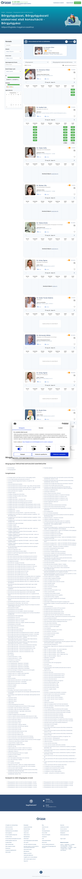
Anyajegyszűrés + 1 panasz (14, 510)
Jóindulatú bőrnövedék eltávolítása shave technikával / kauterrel (58, 483)
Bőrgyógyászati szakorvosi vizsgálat (16, 620)
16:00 (35, 135)
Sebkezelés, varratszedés (49, 657)
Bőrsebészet (11, 653)
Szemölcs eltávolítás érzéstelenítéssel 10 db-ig (54, 674)
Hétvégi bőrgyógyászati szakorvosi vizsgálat (18, 752)
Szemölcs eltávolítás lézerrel (50, 679)
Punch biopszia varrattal (49, 634)
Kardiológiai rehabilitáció (49, 491)
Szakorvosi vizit (47, 670)
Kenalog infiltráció (48, 503)
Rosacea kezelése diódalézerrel (51, 644)
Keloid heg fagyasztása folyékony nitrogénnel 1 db (55, 496)
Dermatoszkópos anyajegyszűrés (15, 671)
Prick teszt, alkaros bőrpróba (50, 623)
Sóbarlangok (26, 838)
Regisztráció (77, 2)
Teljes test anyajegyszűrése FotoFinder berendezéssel (56, 704)
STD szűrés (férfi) (48, 665)
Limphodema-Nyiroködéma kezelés (52, 593)
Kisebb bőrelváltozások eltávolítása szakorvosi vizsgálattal (57, 521)
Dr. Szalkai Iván (42, 107)
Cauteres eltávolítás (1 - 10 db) (14, 656)
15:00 (35, 132)
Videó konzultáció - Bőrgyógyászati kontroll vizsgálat (56, 739)
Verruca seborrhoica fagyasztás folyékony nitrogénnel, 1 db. (57, 736)
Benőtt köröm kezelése (13, 554)
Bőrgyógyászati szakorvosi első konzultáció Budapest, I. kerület (22, 782)
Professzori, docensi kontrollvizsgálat (52, 624)
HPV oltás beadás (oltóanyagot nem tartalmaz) (18, 757)
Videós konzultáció (48, 741)
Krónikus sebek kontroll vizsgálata (51, 576)
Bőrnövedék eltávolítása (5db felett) (16, 629)
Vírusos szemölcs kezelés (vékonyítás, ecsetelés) (54, 744)
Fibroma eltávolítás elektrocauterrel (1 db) (17, 731)
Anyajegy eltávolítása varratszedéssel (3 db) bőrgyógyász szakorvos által (24, 507)
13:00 (35, 127)
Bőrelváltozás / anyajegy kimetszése (16, 562)
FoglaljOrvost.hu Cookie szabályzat (30, 857)
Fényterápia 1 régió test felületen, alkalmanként (18, 707)
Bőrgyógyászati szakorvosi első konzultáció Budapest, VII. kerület (58, 782)
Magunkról (26, 860)
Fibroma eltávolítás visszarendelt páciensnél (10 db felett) (21, 737)
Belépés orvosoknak (27, 853)
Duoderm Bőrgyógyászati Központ (43, 339)
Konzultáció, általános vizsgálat (51, 549)
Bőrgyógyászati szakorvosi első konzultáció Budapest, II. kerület (22, 783)
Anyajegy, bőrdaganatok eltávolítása (16, 494)
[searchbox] (12, 64)
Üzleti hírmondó (45, 827)
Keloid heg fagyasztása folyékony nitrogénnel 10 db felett (57, 494)
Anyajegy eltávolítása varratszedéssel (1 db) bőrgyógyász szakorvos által (24, 504)
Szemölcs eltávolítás (48, 672)
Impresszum (44, 836)
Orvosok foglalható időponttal (11, 834)
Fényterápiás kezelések (13, 712)
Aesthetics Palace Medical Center (51, 52)
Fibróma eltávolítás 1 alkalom (14, 719)
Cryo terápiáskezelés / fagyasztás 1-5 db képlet (18, 665)
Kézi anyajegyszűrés (48, 511)
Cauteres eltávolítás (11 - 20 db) (15, 658)
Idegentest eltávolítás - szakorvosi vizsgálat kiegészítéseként (21, 764)
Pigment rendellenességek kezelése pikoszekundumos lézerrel (58, 619)
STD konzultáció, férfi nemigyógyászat (52, 662)
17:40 (73, 94)
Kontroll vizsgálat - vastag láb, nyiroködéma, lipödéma (56, 546)
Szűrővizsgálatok (8, 832)
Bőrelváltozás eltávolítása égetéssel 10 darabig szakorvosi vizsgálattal (23, 577)
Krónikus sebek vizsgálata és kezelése (52, 578)
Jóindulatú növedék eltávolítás (51, 489)
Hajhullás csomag (12, 746)
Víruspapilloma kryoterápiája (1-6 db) (52, 769)
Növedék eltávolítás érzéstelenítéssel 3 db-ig (54, 611)
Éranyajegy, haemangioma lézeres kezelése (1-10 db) (19, 690)
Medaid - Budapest (40, 377)
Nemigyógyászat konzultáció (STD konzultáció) (54, 608)
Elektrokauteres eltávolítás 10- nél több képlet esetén (20, 680)
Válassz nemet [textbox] (9, 58)
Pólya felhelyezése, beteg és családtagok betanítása (55, 621)
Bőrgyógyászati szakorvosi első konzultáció (18, 619)
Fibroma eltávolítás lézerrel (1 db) (15, 732)
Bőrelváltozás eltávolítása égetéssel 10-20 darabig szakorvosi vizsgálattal (24, 576)
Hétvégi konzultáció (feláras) (14, 754)
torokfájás (72, 844)
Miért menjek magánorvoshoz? (30, 859)
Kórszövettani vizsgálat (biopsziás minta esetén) (55, 551)
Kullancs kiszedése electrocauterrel (52, 580)
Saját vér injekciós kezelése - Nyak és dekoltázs (54, 652)
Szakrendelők (8, 852)
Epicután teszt (11, 688)
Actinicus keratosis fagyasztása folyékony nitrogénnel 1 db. (21, 480)
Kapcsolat (62, 825)
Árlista (40, 78)
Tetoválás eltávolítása (49, 707)
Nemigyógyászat (12, 469)
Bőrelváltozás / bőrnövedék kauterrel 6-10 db (18, 574)
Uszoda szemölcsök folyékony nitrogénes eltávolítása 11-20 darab (58, 720)
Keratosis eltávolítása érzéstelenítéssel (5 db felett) (55, 505)
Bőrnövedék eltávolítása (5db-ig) (15, 630)
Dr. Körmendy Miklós (43, 335)
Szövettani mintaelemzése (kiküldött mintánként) (55, 692)
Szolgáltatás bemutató (64, 830)
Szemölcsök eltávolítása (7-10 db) (51, 687)
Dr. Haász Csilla (42, 148)
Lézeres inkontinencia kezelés (50, 586)
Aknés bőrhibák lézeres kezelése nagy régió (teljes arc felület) (21, 489)
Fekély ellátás (11, 702)
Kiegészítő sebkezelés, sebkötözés (51, 519)
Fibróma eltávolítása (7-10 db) (14, 729)
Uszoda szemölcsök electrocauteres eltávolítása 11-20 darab (57, 712)
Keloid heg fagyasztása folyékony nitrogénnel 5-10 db (56, 500)
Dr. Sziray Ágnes (42, 260)
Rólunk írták (44, 842)
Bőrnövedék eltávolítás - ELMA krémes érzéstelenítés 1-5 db (21, 646)
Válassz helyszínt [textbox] (10, 51)
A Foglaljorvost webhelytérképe (11, 825)
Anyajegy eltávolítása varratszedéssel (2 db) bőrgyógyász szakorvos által (24, 505)
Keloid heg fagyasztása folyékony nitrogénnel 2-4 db (56, 498)
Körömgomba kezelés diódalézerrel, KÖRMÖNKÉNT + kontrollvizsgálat (60, 560)
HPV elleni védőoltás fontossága (30, 844)
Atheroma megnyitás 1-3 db (14, 549)
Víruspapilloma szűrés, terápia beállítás (52, 771)
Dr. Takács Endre (42, 223)
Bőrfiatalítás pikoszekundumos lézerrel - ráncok (18, 601)
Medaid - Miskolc (40, 264)
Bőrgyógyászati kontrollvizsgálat (15, 609)
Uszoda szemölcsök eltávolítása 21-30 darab (53, 717)
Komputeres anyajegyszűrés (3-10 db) (52, 535)
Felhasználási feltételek (46, 840)
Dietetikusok (7, 848)
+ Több (65, 142)
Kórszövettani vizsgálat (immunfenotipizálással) (55, 553)
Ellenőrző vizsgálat (12, 685)
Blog (43, 825)
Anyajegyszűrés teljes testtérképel (15, 523)
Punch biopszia (47, 628)
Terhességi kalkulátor (46, 830)
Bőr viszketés (11, 654)
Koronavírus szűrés (9, 828)
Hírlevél (43, 828)
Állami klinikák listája (9, 844)
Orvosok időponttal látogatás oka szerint (13, 838)
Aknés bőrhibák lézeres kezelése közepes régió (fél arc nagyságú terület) (24, 487)
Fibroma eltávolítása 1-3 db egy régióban (17, 724)
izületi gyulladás (63, 847)
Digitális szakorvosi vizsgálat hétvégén (16, 675)
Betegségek (26, 825)
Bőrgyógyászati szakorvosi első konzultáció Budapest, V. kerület (22, 787)
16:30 (35, 137)
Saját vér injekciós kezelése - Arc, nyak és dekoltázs (55, 649)
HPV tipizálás (11, 761)
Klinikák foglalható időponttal (11, 840)
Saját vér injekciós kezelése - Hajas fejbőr (53, 650)
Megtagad (22, 454)
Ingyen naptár (63, 838)
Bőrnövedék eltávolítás (13, 627)
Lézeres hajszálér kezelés (49, 583)
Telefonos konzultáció (49, 702)
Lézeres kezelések (48, 588)
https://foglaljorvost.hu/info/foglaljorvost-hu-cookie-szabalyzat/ (37, 441)
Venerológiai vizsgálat (49, 725)
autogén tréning (64, 848)
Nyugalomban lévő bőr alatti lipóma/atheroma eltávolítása (57, 614)
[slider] (6, 77)
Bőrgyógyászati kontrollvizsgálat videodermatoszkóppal (20, 611)
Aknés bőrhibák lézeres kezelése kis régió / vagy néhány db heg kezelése (24, 485)
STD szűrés (46, 664)
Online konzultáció (9, 827)
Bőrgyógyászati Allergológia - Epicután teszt (18, 603)
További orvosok (8, 836)
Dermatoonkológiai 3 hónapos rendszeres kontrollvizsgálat (21, 670)
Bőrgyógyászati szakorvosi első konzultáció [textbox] (64, 62)
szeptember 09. (54, 211)
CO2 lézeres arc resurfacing (14, 660)
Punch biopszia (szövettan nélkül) (51, 633)
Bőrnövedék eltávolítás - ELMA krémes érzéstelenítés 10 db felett (22, 644)
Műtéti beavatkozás (48, 606)
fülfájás (69, 848)
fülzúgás (70, 845)
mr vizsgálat (70, 847)
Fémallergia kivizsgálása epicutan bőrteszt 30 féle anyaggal (21, 706)
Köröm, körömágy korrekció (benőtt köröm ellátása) (56, 565)
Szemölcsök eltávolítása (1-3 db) (51, 684)
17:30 (35, 140)
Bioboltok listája (27, 828)
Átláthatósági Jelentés (64, 834)
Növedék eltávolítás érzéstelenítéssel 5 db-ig (54, 613)
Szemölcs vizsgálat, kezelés (50, 689)
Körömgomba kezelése (49, 562)
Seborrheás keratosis (48, 659)
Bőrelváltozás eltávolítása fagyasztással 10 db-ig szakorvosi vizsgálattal (24, 590)
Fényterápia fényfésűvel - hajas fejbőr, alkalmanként (19, 711)
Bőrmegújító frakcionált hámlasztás (16, 625)
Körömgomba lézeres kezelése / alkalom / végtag (55, 564)
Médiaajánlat (62, 832)
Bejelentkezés (70, 2)
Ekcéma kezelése (12, 678)
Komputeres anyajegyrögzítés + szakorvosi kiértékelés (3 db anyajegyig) (60, 530)
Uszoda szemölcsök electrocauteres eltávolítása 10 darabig (57, 710)
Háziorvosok (26, 832)
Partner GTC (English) (46, 834)
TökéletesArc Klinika (40, 152)
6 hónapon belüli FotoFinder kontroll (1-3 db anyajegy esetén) (21, 477)
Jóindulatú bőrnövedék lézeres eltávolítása (53, 485)
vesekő (75, 847)
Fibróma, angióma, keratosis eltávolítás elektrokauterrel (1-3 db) (22, 716)
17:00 (73, 89)
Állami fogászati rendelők (10, 846)
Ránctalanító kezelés (48, 636)
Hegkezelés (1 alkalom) (13, 751)
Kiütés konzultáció (48, 525)
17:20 (73, 92)
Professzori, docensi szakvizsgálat (51, 626)
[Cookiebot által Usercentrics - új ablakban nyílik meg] (62, 424)
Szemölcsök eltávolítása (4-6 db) (51, 685)
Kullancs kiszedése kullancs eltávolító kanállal (54, 581)
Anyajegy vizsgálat (12, 525)
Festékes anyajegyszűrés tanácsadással (16, 714)
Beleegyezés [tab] (22, 428)
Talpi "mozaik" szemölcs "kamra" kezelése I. (53, 697)
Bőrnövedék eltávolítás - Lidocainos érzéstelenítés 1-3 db (20, 649)
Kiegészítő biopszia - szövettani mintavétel (53, 517)
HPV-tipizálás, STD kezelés (14, 762)
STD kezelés (46, 660)
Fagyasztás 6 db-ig (12, 701)
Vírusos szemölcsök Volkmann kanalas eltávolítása (55, 764)
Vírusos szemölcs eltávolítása (50, 743)
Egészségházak (27, 836)
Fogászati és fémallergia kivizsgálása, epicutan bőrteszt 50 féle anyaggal (24, 739)
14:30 (65, 132)
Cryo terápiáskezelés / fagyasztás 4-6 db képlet (18, 666)
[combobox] (13, 51)
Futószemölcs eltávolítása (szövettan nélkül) (18, 741)
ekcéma (62, 844)
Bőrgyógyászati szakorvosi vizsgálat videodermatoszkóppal (21, 622)
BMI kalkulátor (26, 851)
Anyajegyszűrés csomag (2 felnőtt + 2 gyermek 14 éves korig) (21, 512)
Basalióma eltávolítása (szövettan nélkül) (17, 551)
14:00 (65, 129)
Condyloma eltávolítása (13, 661)
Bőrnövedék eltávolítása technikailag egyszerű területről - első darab (23, 634)
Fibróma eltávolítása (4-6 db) (14, 727)
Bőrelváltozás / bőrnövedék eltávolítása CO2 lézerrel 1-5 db (21, 567)
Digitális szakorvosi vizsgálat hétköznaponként (18, 673)
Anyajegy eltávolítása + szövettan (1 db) (17, 499)
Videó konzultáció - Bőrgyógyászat (52, 738)
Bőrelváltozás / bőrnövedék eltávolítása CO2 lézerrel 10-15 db (21, 564)
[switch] (34, 449)
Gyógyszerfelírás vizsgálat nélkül (15, 742)
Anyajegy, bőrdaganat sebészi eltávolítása (17, 495)
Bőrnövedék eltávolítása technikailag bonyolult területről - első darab (23, 632)
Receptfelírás (47, 638)
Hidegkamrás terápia (12, 756)
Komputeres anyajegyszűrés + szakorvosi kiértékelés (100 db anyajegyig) (60, 543)
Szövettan (46, 690)
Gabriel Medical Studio (41, 227)
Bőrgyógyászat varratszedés (14, 624)
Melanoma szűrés (48, 600)
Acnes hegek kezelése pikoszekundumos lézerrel (19, 479)
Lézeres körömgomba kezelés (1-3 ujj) (52, 590)
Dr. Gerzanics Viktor (48, 47)
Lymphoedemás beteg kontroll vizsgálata (53, 595)
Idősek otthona (27, 834)
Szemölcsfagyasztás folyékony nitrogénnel (53, 680)
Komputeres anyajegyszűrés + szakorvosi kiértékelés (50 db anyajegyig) (60, 544)
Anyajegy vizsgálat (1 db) (13, 526)
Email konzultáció (12, 686)
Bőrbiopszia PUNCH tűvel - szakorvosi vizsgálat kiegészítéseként (22, 559)
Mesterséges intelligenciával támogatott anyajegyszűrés (56, 601)
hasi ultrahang (63, 850)
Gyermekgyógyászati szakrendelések (31, 840)
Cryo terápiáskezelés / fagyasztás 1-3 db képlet (18, 663)
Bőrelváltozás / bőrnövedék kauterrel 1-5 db (17, 572)
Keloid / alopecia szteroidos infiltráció (52, 493)
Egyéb (9, 676)
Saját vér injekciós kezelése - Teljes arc (52, 655)
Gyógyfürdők (26, 830)
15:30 (65, 137)
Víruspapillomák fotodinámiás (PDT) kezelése (54, 768)
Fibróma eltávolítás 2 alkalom (14, 721)
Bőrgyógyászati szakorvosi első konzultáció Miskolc (55, 787)
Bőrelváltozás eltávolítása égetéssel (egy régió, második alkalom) (22, 579)
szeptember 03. (54, 173)
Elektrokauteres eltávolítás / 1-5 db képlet (17, 681)
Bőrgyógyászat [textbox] (29, 62)
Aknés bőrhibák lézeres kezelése (15, 484)
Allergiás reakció (11, 492)
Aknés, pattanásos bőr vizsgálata (15, 490)
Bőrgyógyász (9, 12)
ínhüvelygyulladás (63, 845)
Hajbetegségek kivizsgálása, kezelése (16, 744)
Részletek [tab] (41, 428)
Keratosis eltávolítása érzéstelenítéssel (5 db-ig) (54, 506)
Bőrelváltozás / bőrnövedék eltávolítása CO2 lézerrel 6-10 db (21, 569)
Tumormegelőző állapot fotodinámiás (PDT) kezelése (56, 709)
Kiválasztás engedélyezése (41, 454)
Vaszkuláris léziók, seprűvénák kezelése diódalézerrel (55, 722)
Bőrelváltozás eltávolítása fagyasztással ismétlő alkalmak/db (21, 592)
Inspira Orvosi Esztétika (41, 302)
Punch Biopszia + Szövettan (50, 631)
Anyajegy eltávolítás (12, 497)
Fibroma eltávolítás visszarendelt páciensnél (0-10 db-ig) (20, 736)
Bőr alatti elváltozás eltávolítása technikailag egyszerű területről (22, 557)
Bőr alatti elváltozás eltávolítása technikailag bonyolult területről (22, 556)
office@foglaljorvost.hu (51, 806)
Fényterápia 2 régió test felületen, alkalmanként (18, 709)
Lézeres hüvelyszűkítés (49, 585)
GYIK (43, 838)
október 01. (54, 286)
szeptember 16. (55, 248)
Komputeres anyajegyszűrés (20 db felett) (53, 533)
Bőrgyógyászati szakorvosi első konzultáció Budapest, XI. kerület (58, 785)
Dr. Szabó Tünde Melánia (45, 298)
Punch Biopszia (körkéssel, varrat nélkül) (53, 629)
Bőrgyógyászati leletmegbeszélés (15, 615)
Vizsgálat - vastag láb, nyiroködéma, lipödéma (54, 773)
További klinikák (8, 842)
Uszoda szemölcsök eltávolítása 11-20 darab (53, 715)
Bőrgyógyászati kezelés (13, 607)
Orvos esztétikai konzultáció (50, 618)
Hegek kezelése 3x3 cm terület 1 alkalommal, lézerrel (19, 747)
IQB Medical (39, 111)
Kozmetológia (11, 467)
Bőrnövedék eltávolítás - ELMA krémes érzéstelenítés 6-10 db (21, 648)
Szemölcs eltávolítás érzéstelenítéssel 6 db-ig (54, 677)
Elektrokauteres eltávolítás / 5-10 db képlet (17, 683)
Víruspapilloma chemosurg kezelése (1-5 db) (54, 766)
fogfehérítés (67, 844)
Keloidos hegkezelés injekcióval (51, 501)
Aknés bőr (10, 482)
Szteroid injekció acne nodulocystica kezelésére (54, 694)
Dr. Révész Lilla (42, 185)
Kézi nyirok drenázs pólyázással (51, 513)
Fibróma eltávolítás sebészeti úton (15, 734)
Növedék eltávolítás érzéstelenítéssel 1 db (53, 609)
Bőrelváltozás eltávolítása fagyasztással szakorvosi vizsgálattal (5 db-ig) (24, 596)
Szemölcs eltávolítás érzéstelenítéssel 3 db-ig (54, 675)
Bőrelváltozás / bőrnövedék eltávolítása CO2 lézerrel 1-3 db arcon (22, 566)
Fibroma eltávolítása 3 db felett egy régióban (18, 726)
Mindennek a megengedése (59, 454)
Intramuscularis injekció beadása (15, 767)
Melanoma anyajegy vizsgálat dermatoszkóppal (54, 598)
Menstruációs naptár (28, 849)
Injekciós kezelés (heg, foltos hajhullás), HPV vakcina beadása (21, 766)
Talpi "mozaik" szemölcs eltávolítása (52, 695)
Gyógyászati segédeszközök (10, 850)
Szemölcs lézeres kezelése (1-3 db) (51, 682)
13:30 (35, 129)
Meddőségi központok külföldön (11, 830)
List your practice (63, 828)
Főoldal (3, 12)
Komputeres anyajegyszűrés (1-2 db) (52, 532)
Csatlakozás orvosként (58, 2)
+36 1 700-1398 (49, 800)
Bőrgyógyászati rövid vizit (14, 617)
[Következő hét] (74, 82)
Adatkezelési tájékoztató (28, 855)
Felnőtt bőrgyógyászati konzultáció (16, 704)
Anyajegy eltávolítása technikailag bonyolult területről (20, 500)
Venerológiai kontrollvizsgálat (50, 724)
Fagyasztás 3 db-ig (12, 699)
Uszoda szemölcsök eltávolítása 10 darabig (53, 714)
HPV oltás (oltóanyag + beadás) (15, 759)
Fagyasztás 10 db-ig (12, 697)
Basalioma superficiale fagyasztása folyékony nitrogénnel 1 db (22, 552)
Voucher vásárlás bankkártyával (48, 844)
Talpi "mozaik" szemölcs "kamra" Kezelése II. (53, 699)
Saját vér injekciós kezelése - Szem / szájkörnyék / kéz (56, 654)
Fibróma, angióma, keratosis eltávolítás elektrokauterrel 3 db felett (23, 717)
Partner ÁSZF (44, 832)
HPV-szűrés (26, 842)
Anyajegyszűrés (11, 509)
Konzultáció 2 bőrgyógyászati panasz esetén (54, 548)
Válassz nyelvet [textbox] (9, 71)
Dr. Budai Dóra (41, 410)
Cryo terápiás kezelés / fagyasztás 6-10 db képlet (18, 668)
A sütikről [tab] (60, 428)
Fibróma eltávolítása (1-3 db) (14, 722)
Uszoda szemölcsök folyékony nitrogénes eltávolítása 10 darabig (58, 719)
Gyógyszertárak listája (28, 827)
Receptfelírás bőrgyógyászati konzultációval (54, 639)
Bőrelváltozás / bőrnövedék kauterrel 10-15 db (18, 571)
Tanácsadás (46, 700)
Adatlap (47, 78)
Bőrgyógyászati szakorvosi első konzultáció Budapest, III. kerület (22, 785)
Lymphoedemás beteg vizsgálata (51, 596)
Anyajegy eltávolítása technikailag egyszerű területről (20, 502)
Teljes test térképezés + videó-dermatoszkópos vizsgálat (56, 705)
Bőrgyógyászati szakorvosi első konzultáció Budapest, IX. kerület (58, 783)
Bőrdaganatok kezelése (13, 561)
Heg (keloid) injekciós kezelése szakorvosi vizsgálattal (20, 749)
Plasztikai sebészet (48, 467)
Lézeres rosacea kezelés (49, 591)
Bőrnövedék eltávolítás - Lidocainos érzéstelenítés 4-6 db (21, 651)
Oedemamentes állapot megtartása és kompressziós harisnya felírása (59, 616)
